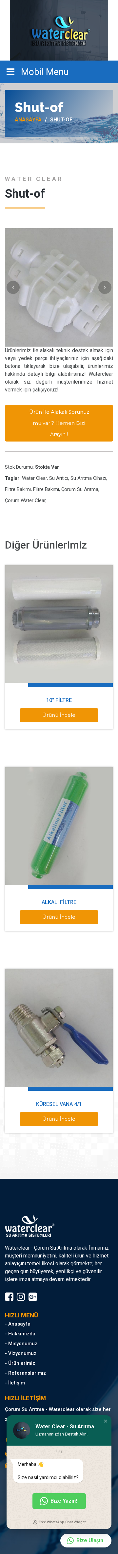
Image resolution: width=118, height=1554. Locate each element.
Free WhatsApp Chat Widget (62, 1522)
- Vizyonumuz (20, 1353)
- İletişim (15, 1383)
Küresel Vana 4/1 (59, 1104)
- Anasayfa (17, 1324)
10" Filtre (59, 700)
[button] (105, 1421)
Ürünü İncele (58, 715)
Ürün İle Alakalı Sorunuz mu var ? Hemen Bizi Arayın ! (59, 423)
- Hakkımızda (20, 1334)
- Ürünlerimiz (20, 1363)
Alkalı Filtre (59, 902)
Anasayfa (28, 119)
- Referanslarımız (25, 1373)
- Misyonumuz (21, 1343)
